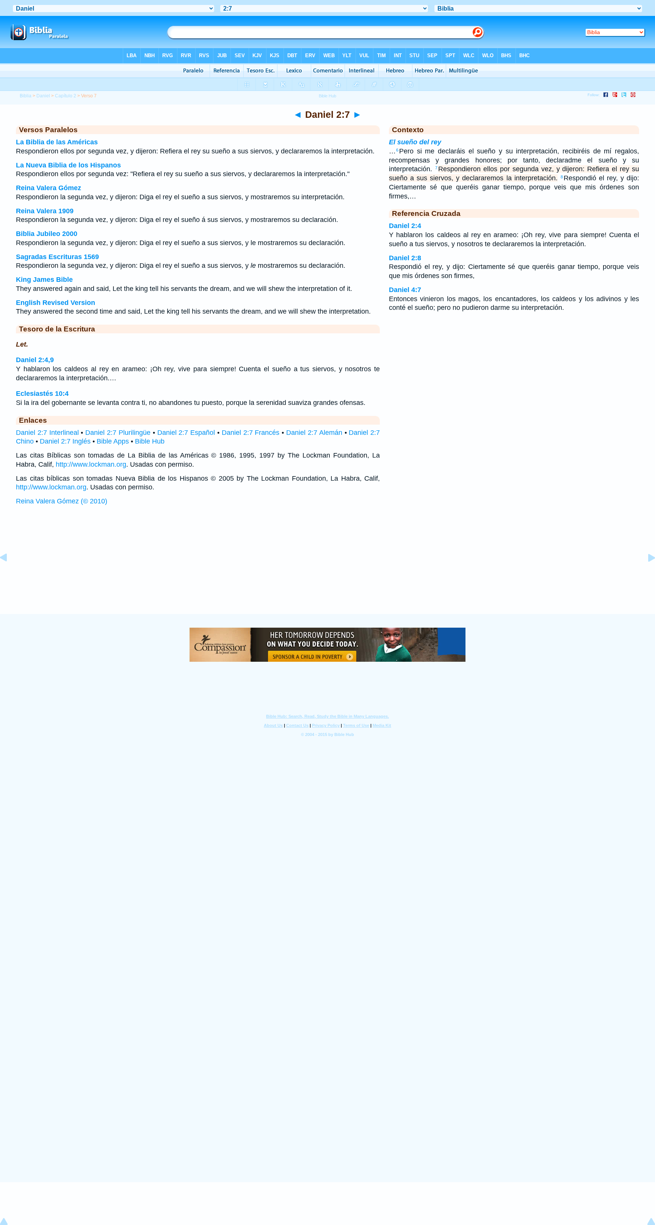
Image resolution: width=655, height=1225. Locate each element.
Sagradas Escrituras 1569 (57, 257)
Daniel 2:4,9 (35, 360)
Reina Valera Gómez (48, 188)
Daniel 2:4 (405, 226)
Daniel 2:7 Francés (251, 432)
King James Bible (44, 279)
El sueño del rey (415, 142)
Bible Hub (150, 441)
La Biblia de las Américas (57, 142)
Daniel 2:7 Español (186, 432)
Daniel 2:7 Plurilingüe (117, 432)
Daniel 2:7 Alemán (314, 432)
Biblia (25, 95)
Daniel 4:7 (405, 290)
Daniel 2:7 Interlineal (47, 432)
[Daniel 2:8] (645, 574)
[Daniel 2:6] (9, 574)
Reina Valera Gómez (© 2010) (61, 501)
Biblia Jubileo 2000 (46, 234)
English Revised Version (55, 302)
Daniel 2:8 (405, 258)
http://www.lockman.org (91, 464)
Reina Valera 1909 (45, 211)
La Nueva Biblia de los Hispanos (68, 165)
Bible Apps (113, 441)
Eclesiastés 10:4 (42, 393)
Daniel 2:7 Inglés (65, 441)
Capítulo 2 (65, 95)
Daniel (43, 95)
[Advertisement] (327, 567)
